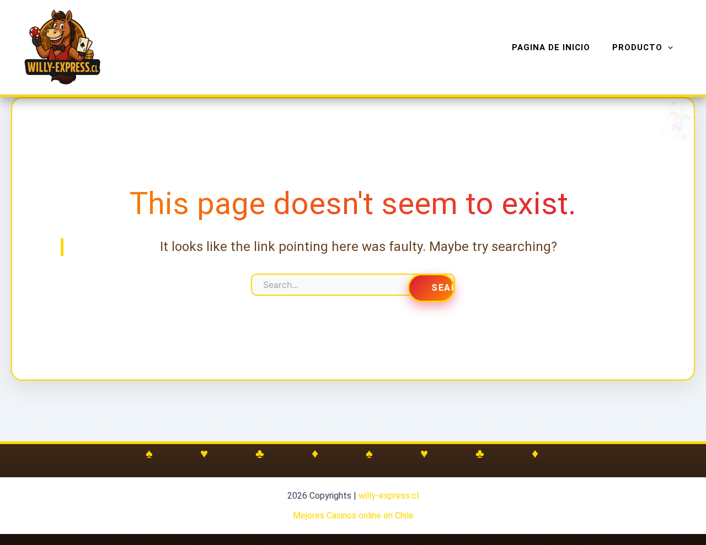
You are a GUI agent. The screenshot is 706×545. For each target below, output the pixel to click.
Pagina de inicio (551, 47)
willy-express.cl (389, 495)
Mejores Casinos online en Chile (353, 515)
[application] (667, 47)
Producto (637, 47)
